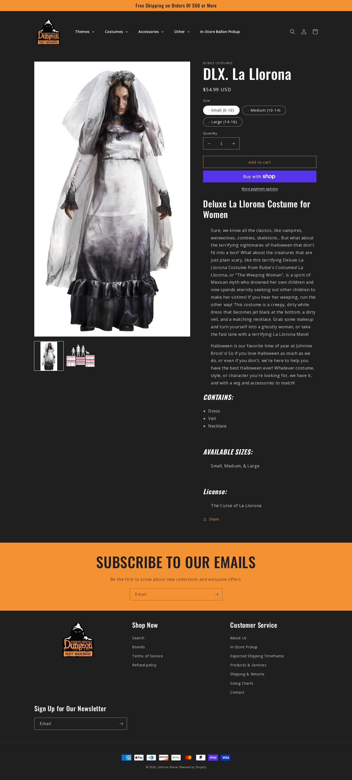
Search (138, 637)
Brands (138, 646)
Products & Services (248, 664)
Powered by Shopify (192, 767)
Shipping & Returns (247, 674)
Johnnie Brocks (168, 767)
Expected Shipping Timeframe (257, 655)
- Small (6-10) (221, 110)
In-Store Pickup (244, 646)
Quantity (210, 133)
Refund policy (144, 664)
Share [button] (214, 519)
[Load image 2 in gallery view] (80, 356)
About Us (238, 637)
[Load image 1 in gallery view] (48, 356)
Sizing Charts (242, 683)
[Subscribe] (216, 594)
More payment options (260, 189)
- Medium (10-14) (264, 110)
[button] (292, 31)
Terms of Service (147, 655)
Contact (237, 692)
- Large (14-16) (222, 121)
